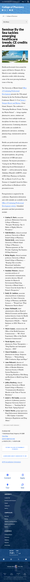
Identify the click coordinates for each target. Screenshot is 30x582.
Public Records (11, 574)
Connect (7, 478)
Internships (7, 545)
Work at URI (5, 574)
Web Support (24, 574)
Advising (7, 540)
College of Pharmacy (13, 7)
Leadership (7, 498)
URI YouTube (26, 559)
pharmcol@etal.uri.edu (8, 439)
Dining (6, 519)
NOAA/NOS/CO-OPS (15, 555)
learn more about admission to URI (15, 456)
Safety (6, 509)
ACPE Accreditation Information (11, 462)
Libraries (7, 543)
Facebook (3, 10)
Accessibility (18, 574)
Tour (7, 487)
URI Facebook (4, 559)
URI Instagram (11, 559)
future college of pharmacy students (15, 448)
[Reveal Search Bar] (28, 1)
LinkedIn (12, 10)
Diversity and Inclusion (10, 501)
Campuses (7, 506)
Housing (7, 516)
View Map (5, 436)
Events (6, 527)
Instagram (5, 10)
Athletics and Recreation (11, 522)
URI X (19, 559)
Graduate (7, 537)
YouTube (10, 10)
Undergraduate (8, 535)
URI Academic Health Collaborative (11, 425)
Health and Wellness (10, 524)
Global (6, 503)
